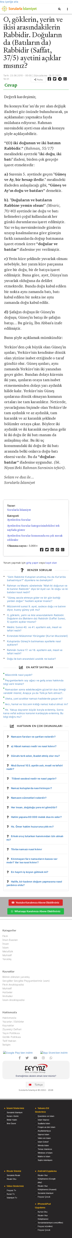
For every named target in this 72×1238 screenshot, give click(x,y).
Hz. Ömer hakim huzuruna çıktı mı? (32, 826)
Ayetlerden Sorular (19, 519)
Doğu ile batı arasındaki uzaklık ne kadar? (31, 658)
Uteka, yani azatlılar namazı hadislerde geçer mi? (34, 698)
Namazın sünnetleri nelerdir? (28, 797)
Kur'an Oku (42, 1212)
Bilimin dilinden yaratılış (16, 977)
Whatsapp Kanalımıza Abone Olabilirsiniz (37, 911)
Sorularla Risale (13, 1175)
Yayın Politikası (11, 1033)
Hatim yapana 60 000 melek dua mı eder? (36, 816)
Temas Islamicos (45, 1149)
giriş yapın (32, 562)
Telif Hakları (9, 1040)
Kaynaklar (8, 1025)
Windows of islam (45, 1153)
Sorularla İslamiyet (19, 509)
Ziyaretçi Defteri (11, 1029)
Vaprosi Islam (43, 1134)
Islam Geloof (43, 1142)
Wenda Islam (43, 1145)
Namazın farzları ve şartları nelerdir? (33, 736)
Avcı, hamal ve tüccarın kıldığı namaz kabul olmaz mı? (36, 704)
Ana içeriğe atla (9, 1)
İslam (5, 947)
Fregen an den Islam (46, 1127)
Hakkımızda (9, 1017)
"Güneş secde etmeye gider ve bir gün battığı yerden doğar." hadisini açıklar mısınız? (33, 599)
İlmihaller (7, 996)
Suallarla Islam (44, 1123)
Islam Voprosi (43, 1120)
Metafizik (7, 951)
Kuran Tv (11, 1194)
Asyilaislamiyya (44, 1131)
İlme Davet (11, 1123)
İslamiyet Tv (12, 1198)
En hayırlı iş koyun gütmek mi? (29, 871)
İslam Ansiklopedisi (13, 999)
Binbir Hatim (12, 1120)
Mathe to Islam (44, 1156)
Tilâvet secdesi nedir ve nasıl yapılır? (33, 778)
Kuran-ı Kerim (13, 1116)
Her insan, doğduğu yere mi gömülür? (34, 807)
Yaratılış (7, 959)
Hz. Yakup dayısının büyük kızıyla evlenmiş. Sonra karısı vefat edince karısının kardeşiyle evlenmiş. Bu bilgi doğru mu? (33, 713)
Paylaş (39, 79)
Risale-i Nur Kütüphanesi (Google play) (47, 1178)
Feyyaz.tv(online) (45, 1226)
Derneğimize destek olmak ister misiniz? (36, 1076)
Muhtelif (7, 955)
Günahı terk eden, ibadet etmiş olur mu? (35, 755)
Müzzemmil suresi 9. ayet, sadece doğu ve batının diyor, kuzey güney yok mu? (36, 608)
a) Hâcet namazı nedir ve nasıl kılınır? (33, 746)
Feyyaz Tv (11, 1190)
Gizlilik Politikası (11, 1036)
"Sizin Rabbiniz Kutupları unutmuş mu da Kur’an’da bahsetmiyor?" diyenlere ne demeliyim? (36, 578)
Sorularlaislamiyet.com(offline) (50, 1223)
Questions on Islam (46, 1116)
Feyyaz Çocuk (44, 1197)
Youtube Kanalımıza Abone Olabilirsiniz (37, 902)
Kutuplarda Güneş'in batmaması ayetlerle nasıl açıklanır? (34, 643)
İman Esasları (10, 939)
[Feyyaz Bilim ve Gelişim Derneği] (36, 1069)
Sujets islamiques (45, 1160)
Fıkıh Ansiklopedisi (13, 984)
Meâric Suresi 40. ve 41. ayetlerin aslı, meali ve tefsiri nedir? (34, 629)
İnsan (5, 943)
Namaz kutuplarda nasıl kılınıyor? (31, 788)
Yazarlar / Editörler (13, 1021)
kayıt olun (51, 562)
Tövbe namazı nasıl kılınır (26, 849)
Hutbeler (7, 992)
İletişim (6, 1044)
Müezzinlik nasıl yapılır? (19, 674)
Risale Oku (11, 1179)
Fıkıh (5, 936)
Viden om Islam (44, 1138)
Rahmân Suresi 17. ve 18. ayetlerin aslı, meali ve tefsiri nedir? (35, 652)
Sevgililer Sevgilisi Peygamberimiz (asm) (26, 980)
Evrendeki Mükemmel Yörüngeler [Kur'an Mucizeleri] (37, 635)
